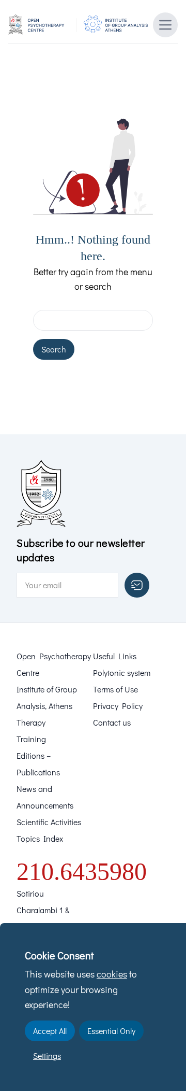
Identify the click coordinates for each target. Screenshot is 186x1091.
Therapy (31, 722)
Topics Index (40, 838)
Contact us (112, 722)
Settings (47, 1055)
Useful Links (114, 655)
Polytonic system (121, 672)
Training (31, 738)
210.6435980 (82, 871)
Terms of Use (115, 689)
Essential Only (111, 1030)
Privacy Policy (118, 705)
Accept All (50, 1030)
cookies (112, 974)
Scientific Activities (49, 821)
